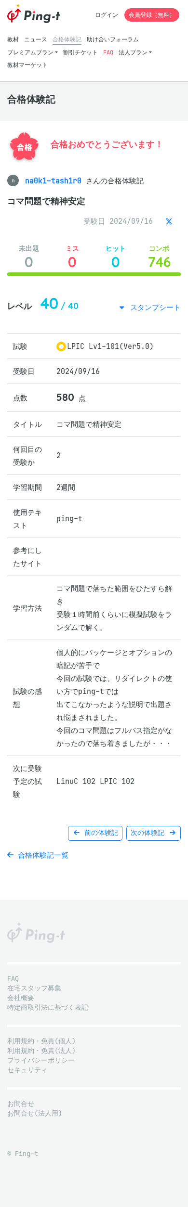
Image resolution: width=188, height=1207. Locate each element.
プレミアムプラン (30, 52)
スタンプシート (153, 307)
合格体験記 (67, 39)
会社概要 (20, 998)
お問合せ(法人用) (34, 1113)
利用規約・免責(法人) (41, 1051)
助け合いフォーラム (113, 39)
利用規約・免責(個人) (41, 1041)
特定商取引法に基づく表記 (47, 1007)
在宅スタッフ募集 (34, 988)
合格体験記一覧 (40, 855)
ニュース (35, 39)
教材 (13, 39)
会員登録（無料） (152, 14)
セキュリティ (27, 1070)
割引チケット (80, 52)
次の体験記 (149, 833)
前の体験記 (99, 833)
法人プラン (133, 52)
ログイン (106, 14)
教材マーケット (27, 64)
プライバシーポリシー (41, 1060)
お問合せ (20, 1104)
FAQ (108, 52)
